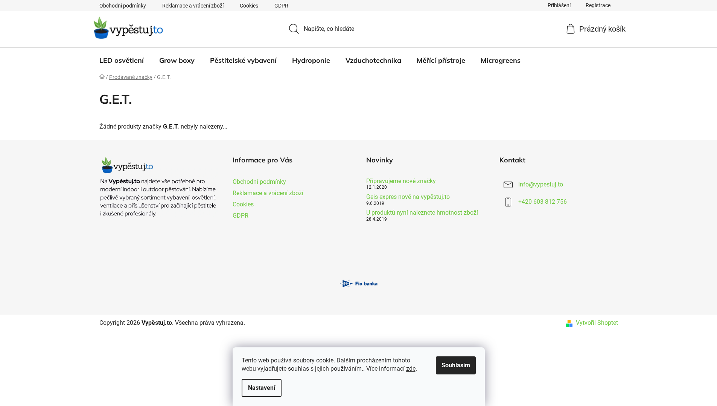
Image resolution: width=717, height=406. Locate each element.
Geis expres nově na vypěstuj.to (408, 197)
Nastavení (261, 387)
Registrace (598, 5)
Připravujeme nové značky (401, 181)
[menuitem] (121, 60)
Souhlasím (455, 365)
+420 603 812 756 (542, 201)
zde (411, 368)
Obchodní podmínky (122, 6)
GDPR (281, 6)
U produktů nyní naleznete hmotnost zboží (422, 212)
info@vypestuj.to (540, 184)
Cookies (249, 6)
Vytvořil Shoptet (597, 322)
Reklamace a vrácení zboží (193, 6)
